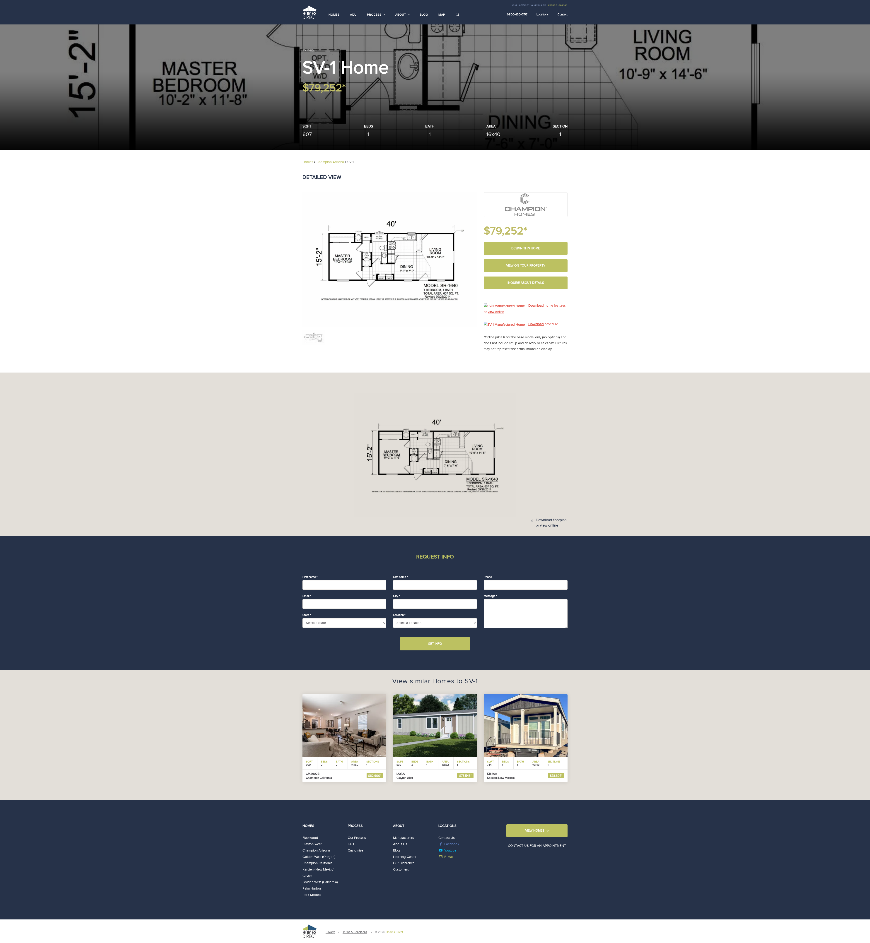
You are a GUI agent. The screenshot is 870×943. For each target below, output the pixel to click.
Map (441, 15)
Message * (490, 596)
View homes (534, 830)
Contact (563, 14)
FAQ (351, 844)
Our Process (357, 838)
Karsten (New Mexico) (318, 869)
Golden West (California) (320, 882)
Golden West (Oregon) (318, 857)
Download (536, 306)
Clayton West (311, 844)
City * (396, 596)
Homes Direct (394, 932)
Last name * (400, 577)
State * (306, 615)
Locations (542, 14)
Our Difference (403, 863)
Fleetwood (310, 838)
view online (496, 312)
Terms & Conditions (355, 932)
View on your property (525, 265)
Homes (334, 15)
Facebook (451, 844)
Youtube (450, 850)
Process (355, 826)
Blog (424, 15)
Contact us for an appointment (537, 846)
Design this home (525, 248)
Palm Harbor (311, 888)
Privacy (330, 932)
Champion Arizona (316, 850)
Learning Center (404, 857)
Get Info (435, 644)
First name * (309, 577)
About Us (400, 844)
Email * (306, 596)
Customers (401, 869)
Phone (488, 577)
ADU (353, 15)
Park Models (311, 895)
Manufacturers (403, 838)
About (398, 826)
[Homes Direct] (309, 12)
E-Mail (448, 857)
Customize (355, 850)
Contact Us (446, 838)
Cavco (307, 876)
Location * (399, 615)
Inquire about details (526, 283)
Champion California (317, 863)
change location (558, 5)
